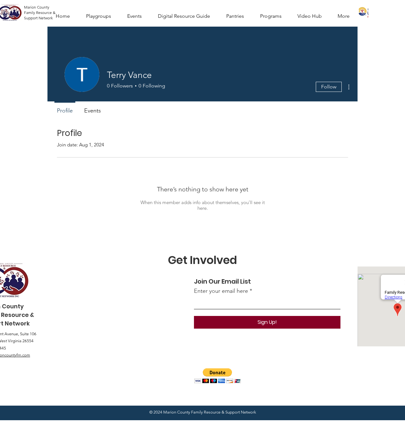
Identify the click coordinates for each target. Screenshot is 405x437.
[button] (217, 375)
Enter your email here (221, 291)
